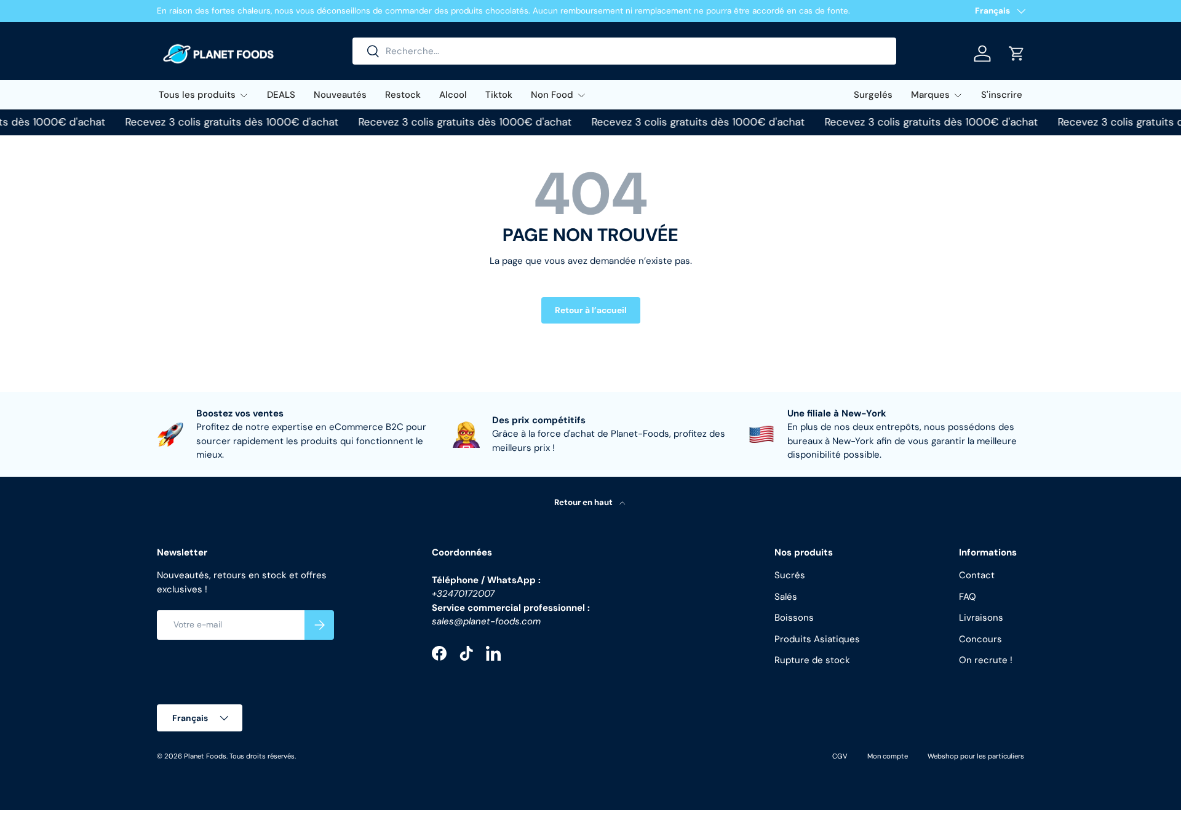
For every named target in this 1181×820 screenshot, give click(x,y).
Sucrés (789, 575)
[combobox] (624, 51)
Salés (785, 597)
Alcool (453, 95)
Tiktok (498, 95)
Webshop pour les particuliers (976, 756)
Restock (403, 95)
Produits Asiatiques (817, 639)
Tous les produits (197, 95)
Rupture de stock (812, 660)
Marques (930, 95)
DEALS (281, 95)
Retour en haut (584, 502)
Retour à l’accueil (591, 310)
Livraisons (981, 617)
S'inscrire (1001, 95)
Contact (977, 575)
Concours (980, 639)
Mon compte (887, 756)
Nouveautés (340, 95)
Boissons (794, 617)
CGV (840, 756)
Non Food (552, 95)
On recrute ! (985, 660)
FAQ (967, 597)
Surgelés (873, 95)
